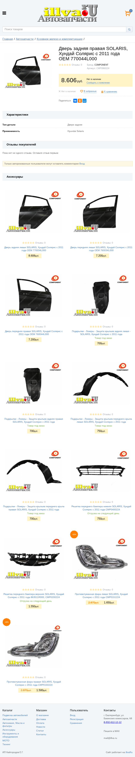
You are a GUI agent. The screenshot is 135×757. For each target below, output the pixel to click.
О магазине (42, 715)
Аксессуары (8, 729)
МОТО (5, 740)
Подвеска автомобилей (15, 715)
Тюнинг (6, 744)
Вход (82, 163)
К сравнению (110, 91)
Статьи (40, 730)
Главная (7, 39)
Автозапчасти (25, 39)
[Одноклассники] (80, 101)
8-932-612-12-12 (113, 722)
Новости (40, 726)
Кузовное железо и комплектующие (59, 39)
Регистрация (76, 719)
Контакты (41, 734)
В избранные (90, 91)
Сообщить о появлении (98, 83)
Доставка (41, 719)
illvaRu (129, 752)
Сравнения (76, 723)
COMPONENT (101, 65)
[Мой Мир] (84, 101)
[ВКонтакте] (75, 101)
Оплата (40, 723)
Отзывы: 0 (77, 65)
